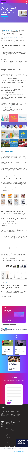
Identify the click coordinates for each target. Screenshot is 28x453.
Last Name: (8, 389)
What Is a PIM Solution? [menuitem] (19, 420)
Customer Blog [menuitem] (18, 414)
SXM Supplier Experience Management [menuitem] (7, 428)
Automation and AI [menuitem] (8, 423)
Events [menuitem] (17, 416)
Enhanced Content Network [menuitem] (8, 438)
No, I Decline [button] (23, 451)
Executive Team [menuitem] (13, 425)
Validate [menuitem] (1, 423)
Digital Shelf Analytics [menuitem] (7, 421)
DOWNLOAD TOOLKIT (8, 320)
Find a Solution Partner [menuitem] (12, 414)
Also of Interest (3, 407)
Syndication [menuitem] (7, 416)
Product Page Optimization (4, 16)
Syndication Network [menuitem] (8, 437)
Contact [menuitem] (12, 429)
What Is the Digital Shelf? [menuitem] (3, 416)
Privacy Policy (13, 446)
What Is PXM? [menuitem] (2, 411)
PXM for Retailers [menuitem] (2, 413)
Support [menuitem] (2, 426)
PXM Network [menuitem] (8, 436)
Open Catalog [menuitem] (7, 442)
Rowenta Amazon (9, 282)
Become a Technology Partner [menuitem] (13, 421)
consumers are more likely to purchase (10, 30)
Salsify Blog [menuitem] (18, 413)
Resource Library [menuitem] (18, 412)
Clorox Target (8, 208)
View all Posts (13, 337)
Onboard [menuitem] (2, 422)
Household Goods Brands (13, 324)
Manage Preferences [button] (16, 451)
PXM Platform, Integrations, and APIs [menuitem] (7, 425)
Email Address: (9, 395)
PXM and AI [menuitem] (2, 414)
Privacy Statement (13, 400)
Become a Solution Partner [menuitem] (13, 416)
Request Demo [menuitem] (12, 430)
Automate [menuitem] (2, 420)
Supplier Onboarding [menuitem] (8, 430)
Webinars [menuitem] (18, 415)
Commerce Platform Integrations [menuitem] (8, 440)
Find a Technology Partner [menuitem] (13, 419)
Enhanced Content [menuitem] (8, 417)
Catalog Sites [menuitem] (7, 422)
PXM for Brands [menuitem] (2, 412)
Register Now (3, 1)
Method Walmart (9, 151)
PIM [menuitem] (6, 415)
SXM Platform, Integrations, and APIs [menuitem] (7, 434)
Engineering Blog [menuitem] (18, 417)
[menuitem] (8, 413)
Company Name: (9, 392)
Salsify (4, 18)
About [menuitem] (12, 424)
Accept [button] (19, 451)
